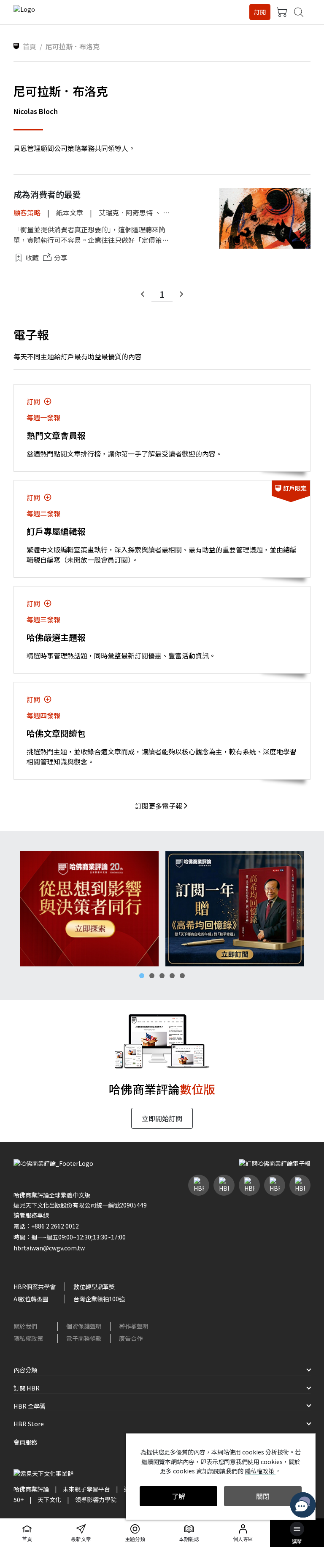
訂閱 (260, 12)
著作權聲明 (133, 1326)
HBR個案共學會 (35, 1286)
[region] (162, 908)
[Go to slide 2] (151, 975)
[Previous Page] (142, 294)
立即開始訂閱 (162, 1118)
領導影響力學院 (95, 1499)
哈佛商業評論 (31, 1489)
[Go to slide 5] (182, 975)
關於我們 (25, 1326)
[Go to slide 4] (172, 975)
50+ (19, 1499)
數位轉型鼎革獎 (94, 1286)
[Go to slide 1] (141, 975)
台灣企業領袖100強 (99, 1299)
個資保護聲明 (84, 1326)
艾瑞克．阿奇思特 (126, 212)
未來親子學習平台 (86, 1489)
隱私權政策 (28, 1338)
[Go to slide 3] (162, 975)
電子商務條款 (84, 1338)
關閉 (263, 1496)
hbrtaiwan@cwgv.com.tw (49, 1248)
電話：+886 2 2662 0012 (46, 1226)
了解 (178, 1496)
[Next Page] (181, 294)
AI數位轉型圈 (31, 1299)
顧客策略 (27, 212)
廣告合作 (131, 1338)
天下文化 (49, 1499)
